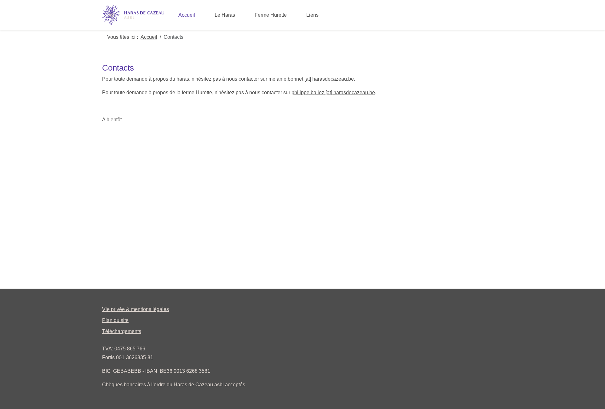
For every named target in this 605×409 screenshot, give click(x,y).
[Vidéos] (329, 10)
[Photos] (339, 10)
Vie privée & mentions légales (135, 309)
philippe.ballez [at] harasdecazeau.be (333, 92)
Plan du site (115, 320)
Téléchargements (121, 331)
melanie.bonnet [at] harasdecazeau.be (311, 79)
